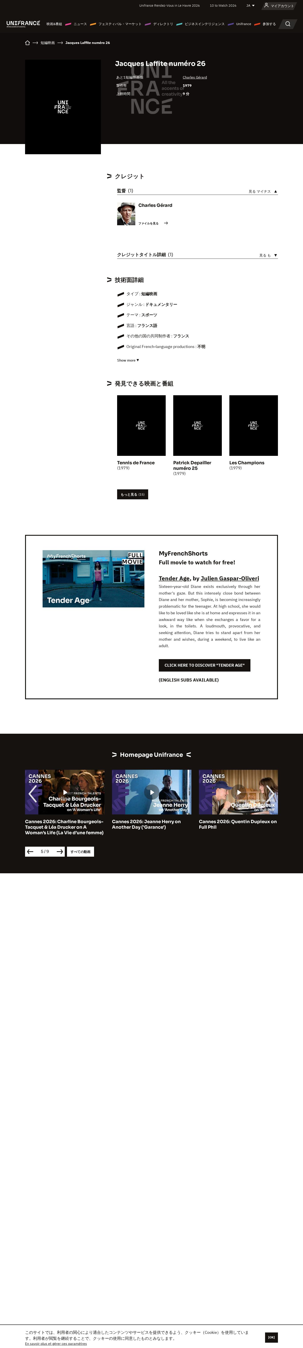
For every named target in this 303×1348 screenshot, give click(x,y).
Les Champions (246, 463)
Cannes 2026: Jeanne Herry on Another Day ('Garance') (107, 824)
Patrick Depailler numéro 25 (192, 465)
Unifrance (243, 24)
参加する (269, 24)
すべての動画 (81, 852)
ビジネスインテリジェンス (205, 24)
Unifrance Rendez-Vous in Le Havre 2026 (169, 5)
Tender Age (174, 578)
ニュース (80, 24)
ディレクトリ (163, 24)
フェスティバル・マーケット (120, 24)
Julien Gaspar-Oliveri (230, 578)
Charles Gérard (195, 77)
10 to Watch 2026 (223, 5)
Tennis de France (136, 463)
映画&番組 (54, 24)
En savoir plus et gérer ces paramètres (56, 1343)
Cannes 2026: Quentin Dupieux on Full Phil (199, 824)
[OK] (271, 1337)
